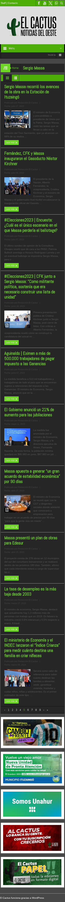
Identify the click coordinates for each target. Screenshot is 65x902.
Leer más (10, 142)
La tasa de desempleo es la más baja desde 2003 (30, 591)
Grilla (7, 78)
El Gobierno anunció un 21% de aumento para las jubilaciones (29, 412)
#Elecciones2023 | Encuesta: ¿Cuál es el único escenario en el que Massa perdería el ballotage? (30, 225)
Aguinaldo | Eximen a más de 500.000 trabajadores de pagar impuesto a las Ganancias (29, 358)
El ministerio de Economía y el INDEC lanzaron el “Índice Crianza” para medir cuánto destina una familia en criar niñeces (32, 648)
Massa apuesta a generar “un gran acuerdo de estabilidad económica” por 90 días (32, 476)
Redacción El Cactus (28, 103)
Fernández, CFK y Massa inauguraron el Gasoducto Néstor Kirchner (30, 158)
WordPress (38, 897)
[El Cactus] (33, 25)
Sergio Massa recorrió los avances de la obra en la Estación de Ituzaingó (31, 92)
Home (15, 68)
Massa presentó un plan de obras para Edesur (30, 540)
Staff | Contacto (9, 3)
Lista (15, 79)
